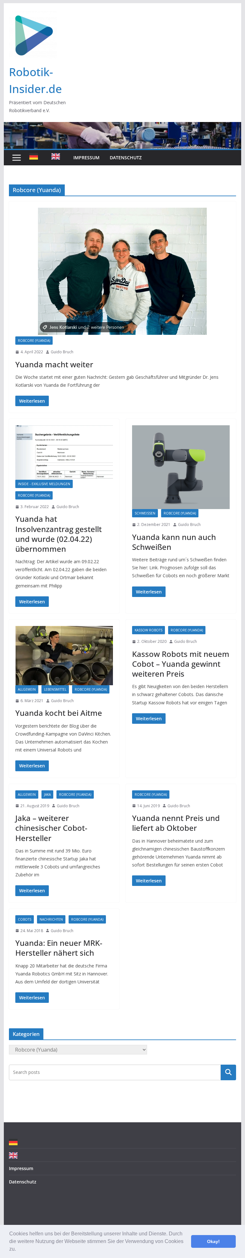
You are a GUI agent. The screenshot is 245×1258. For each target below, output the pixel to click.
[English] (57, 157)
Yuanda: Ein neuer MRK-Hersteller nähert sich (58, 948)
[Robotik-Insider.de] (122, 126)
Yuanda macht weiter (54, 364)
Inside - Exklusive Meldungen (44, 484)
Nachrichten (51, 919)
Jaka (47, 794)
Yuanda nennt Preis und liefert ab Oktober (176, 823)
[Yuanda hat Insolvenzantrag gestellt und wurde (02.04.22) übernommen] (64, 452)
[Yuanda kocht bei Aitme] (64, 655)
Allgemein (27, 689)
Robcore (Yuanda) (34, 340)
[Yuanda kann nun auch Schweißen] (181, 467)
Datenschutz (126, 158)
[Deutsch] (35, 157)
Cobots (24, 919)
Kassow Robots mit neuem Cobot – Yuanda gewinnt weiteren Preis (180, 664)
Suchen (228, 1072)
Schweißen (145, 513)
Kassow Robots (148, 630)
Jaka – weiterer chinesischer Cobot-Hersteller (51, 828)
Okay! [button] (213, 1241)
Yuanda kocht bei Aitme (58, 713)
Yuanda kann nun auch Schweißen (174, 542)
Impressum (86, 158)
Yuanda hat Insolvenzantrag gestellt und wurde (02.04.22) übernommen (58, 534)
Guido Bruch (62, 352)
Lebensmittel (55, 689)
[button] (18, 1250)
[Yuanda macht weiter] (122, 272)
